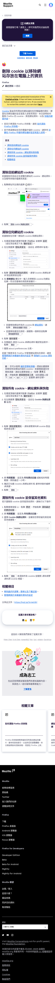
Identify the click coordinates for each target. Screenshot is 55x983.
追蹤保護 (8, 15)
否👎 (32, 620)
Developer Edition (11, 855)
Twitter (5, 797)
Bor (31, 639)
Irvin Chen (16, 639)
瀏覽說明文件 (8, 806)
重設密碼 (6, 898)
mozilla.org (7, 961)
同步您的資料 (8, 902)
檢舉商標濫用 (8, 788)
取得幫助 (6, 907)
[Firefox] (27, 64)
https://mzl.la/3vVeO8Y (25, 602)
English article (12, 99)
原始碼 (5, 792)
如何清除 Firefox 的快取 (16, 723)
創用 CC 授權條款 (42, 951)
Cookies (6, 974)
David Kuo (47, 639)
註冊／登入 (7, 889)
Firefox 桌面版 (9, 826)
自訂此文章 (7, 46)
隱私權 (35, 58)
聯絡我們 (6, 979)
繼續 (27, 36)
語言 (4, 922)
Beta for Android (10, 864)
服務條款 (6, 965)
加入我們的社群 (9, 801)
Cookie (5, 111)
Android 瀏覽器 (9, 830)
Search (40, 5)
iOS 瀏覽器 (7, 835)
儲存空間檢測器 (27, 366)
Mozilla (8, 771)
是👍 (24, 620)
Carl (35, 639)
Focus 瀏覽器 (8, 840)
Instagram (12, 935)
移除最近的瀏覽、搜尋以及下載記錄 (20, 591)
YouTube (8, 935)
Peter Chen (8, 639)
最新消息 (29, 58)
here (40, 104)
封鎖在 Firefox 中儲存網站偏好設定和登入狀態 (27, 131)
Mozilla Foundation (15, 944)
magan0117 (25, 639)
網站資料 (39, 325)
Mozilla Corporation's (18, 941)
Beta (4, 860)
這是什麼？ (7, 893)
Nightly (5, 869)
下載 (4, 821)
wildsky (40, 639)
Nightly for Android (11, 873)
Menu (45, 5)
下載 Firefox (27, 53)
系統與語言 (21, 58)
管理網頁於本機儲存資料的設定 (16, 355)
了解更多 (27, 689)
